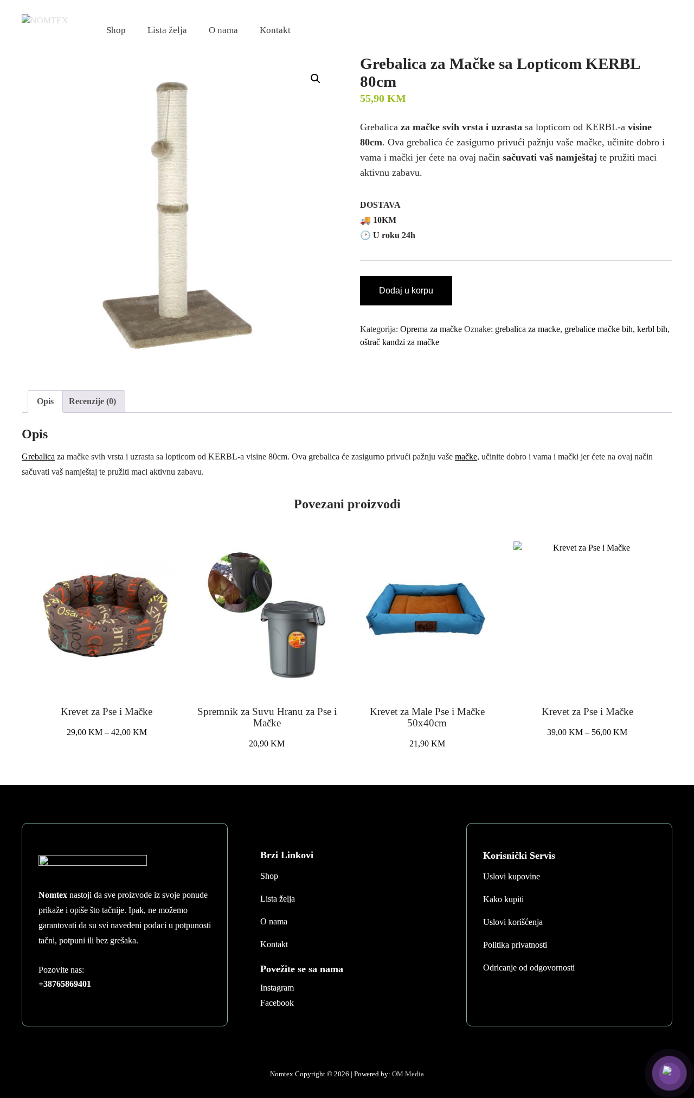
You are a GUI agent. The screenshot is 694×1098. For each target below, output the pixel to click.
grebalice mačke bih (598, 329)
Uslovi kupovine (511, 876)
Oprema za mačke (431, 329)
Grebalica (38, 456)
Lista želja (167, 30)
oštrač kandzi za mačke (399, 342)
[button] (315, 78)
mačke (466, 456)
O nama (223, 30)
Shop (116, 30)
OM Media (408, 1074)
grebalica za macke (527, 329)
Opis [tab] (45, 401)
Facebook (277, 1002)
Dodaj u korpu (406, 290)
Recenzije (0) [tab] (92, 401)
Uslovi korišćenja (513, 922)
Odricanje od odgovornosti (529, 967)
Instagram (277, 987)
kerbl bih (652, 329)
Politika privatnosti (515, 944)
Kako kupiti (503, 899)
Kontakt (275, 30)
